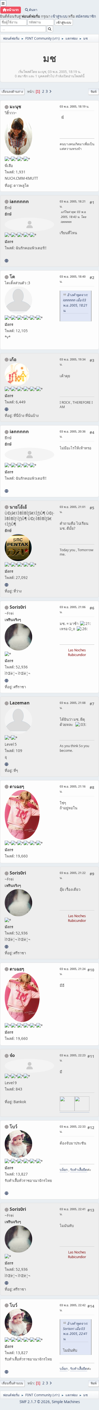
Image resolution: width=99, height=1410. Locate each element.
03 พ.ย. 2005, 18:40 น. (73, 278)
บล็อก (64, 1169)
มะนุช (15, 106)
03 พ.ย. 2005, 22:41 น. (73, 1211)
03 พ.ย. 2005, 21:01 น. (73, 509)
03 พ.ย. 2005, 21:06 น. (73, 609)
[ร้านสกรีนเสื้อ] (6, 1193)
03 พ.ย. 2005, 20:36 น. (73, 433)
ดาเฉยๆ (17, 786)
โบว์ (13, 1127)
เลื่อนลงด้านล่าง (12, 91)
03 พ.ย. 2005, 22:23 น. (73, 1057)
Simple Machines (66, 1401)
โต (12, 277)
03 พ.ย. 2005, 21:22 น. (73, 875)
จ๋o (12, 1055)
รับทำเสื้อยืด (78, 1169)
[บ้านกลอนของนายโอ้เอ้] (6, 584)
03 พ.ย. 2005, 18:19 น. (74, 106)
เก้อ (13, 359)
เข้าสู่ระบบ (59, 16)
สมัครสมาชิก (86, 16)
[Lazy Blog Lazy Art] (6, 764)
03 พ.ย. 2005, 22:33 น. (73, 1128)
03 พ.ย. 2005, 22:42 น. (73, 1307)
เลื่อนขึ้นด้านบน (12, 1383)
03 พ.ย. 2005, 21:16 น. (73, 788)
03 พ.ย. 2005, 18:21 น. (73, 203)
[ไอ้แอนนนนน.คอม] (6, 260)
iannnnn (19, 201)
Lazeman (20, 703)
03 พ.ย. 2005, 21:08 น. (73, 705)
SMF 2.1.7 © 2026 (35, 1401)
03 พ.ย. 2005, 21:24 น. (73, 971)
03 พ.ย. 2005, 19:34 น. (73, 361)
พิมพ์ (94, 91)
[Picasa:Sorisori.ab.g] (6, 680)
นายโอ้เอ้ (18, 507)
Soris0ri (18, 607)
